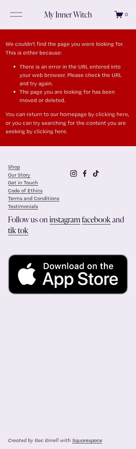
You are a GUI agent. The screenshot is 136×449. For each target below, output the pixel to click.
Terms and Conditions (33, 198)
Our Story (19, 175)
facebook (96, 219)
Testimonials (23, 206)
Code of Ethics (25, 190)
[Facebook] (84, 173)
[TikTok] (95, 173)
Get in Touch (23, 182)
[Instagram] (73, 173)
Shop (14, 167)
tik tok (18, 230)
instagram (65, 219)
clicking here (112, 114)
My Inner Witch (68, 14)
